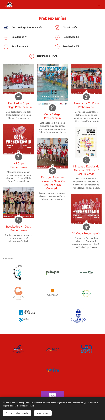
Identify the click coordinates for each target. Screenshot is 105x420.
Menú (99, 4)
